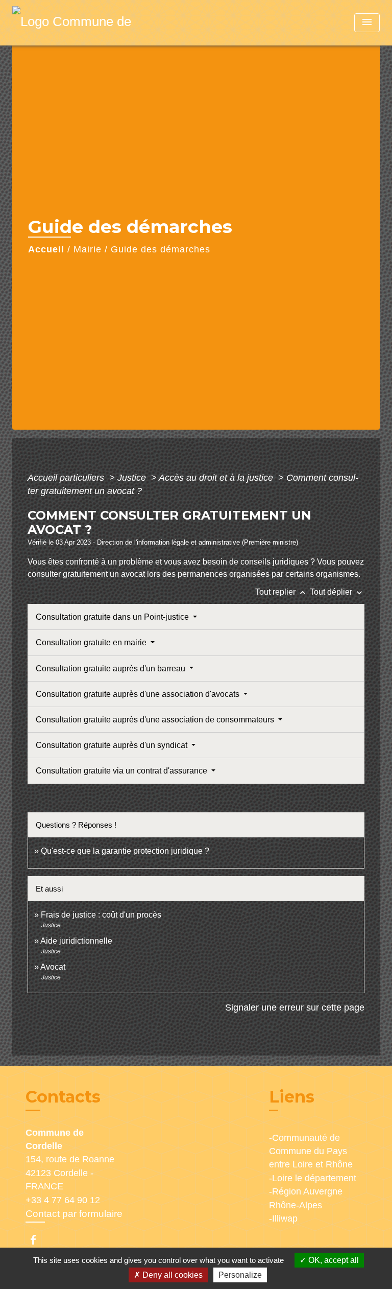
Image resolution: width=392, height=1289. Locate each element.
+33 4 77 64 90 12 (63, 1200)
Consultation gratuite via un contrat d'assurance (122, 770)
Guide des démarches (160, 249)
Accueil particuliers (67, 478)
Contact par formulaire (74, 1213)
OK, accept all (332, 1260)
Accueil (46, 249)
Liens (291, 1097)
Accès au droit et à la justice (217, 478)
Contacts (63, 1097)
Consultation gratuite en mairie (92, 642)
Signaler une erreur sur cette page (294, 1007)
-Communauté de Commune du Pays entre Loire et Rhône (311, 1151)
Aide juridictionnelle (76, 940)
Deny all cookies (171, 1275)
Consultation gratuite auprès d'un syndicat (112, 745)
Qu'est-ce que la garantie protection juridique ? (125, 851)
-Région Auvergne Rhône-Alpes (305, 1198)
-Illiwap (283, 1218)
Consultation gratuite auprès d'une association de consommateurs (156, 719)
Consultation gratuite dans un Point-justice (113, 617)
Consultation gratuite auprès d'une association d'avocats (138, 694)
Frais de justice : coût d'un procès (101, 914)
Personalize (240, 1275)
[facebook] (38, 1240)
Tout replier (281, 592)
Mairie (88, 249)
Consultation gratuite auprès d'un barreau (111, 668)
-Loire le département (312, 1178)
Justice (133, 478)
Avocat (52, 967)
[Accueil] (76, 23)
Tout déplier (337, 592)
